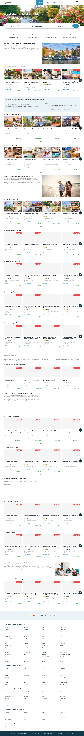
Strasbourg (62, 715)
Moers (43, 700)
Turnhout (62, 675)
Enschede (26, 643)
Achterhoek (7, 627)
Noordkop (44, 643)
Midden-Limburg (45, 638)
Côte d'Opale (8, 719)
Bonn (6, 700)
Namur (43, 680)
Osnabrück (62, 698)
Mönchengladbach (64, 691)
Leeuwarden (44, 632)
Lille (25, 719)
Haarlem (25, 656)
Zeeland (62, 656)
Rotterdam (44, 659)
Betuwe (7, 647)
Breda (6, 650)
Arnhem (7, 641)
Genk (25, 668)
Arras (6, 715)
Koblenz (43, 691)
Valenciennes (63, 717)
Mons (43, 677)
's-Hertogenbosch (64, 627)
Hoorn (43, 629)
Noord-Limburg (45, 645)
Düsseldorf (26, 696)
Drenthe (25, 636)
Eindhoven (26, 641)
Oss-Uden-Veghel (45, 650)
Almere (7, 632)
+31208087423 (69, 733)
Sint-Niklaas (62, 673)
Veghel (61, 645)
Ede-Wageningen (27, 638)
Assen (6, 643)
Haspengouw (26, 675)
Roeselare (62, 671)
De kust (7, 684)
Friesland (26, 647)
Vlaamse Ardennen (64, 677)
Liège (43, 671)
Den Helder (26, 627)
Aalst (6, 668)
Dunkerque (26, 712)
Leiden (43, 634)
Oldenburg (62, 696)
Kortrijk (25, 682)
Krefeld (43, 694)
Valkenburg (62, 641)
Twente (61, 634)
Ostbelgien (62, 668)
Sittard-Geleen (63, 629)
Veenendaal (62, 643)
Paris (43, 717)
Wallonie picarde (63, 682)
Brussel (7, 677)
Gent (25, 671)
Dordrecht (26, 634)
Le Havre (25, 717)
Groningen (26, 654)
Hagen (25, 703)
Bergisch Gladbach (9, 696)
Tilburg (61, 632)
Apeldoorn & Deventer (10, 638)
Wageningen (63, 647)
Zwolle (61, 661)
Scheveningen (45, 661)
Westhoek (62, 684)
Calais (6, 717)
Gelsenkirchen (27, 700)
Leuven (43, 668)
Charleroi (7, 682)
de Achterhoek (8, 652)
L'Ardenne (26, 684)
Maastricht (44, 636)
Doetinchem (26, 632)
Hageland (26, 673)
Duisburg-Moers (27, 691)
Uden (61, 636)
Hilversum (44, 627)
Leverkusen (44, 698)
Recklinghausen (63, 700)
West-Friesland (63, 652)
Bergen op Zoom (8, 645)
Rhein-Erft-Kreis (63, 703)
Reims (43, 719)
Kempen (25, 680)
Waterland (62, 650)
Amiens (7, 712)
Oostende (44, 684)
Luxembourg (44, 673)
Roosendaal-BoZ (45, 656)
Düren (25, 694)
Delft (6, 656)
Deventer (26, 629)
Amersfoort (7, 634)
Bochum (7, 698)
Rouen (61, 712)
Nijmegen (44, 641)
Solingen (7, 705)
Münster (62, 694)
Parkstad (44, 652)
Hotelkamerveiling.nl (38, 565)
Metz (43, 712)
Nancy (43, 715)
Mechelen (44, 675)
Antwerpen (7, 671)
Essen (25, 698)
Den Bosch (7, 659)
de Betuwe (7, 654)
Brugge (6, 675)
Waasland (62, 680)
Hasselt (25, 677)
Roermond (44, 654)
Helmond (26, 661)
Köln (43, 696)
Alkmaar (7, 629)
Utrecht (61, 638)
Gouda (25, 650)
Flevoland (26, 645)
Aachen (7, 691)
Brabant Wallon (8, 673)
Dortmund (7, 703)
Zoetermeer (62, 659)
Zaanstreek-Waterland (65, 654)
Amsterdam (7, 636)
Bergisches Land (8, 694)
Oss (43, 647)
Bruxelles (7, 680)
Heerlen (25, 659)
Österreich (7, 726)
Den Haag (7, 661)
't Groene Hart (27, 652)
